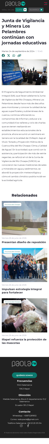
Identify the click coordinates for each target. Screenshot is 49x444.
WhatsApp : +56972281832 (25, 416)
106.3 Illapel (24, 389)
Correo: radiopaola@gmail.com (24, 419)
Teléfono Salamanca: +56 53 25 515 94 (25, 423)
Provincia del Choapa (12, 204)
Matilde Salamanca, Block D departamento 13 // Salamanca (24, 400)
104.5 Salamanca (24, 385)
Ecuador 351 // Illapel (24, 405)
